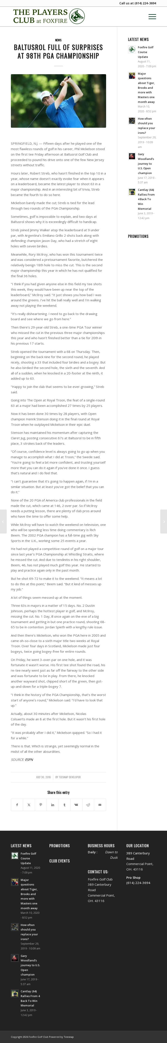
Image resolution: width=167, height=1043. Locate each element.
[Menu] (150, 16)
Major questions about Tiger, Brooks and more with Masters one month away (146, 88)
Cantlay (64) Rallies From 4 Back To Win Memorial (146, 199)
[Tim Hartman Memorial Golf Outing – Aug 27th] (3, 521)
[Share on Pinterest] (41, 805)
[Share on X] (29, 805)
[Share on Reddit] (88, 805)
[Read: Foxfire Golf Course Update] (132, 49)
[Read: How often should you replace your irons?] (132, 121)
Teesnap (69, 1036)
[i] (58, 101)
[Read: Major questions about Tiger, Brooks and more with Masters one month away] (132, 76)
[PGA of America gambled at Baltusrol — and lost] (163, 521)
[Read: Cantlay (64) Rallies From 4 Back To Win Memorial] (132, 192)
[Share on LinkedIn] (52, 805)
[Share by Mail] (100, 805)
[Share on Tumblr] (64, 805)
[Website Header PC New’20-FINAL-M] (49, 16)
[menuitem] (150, 16)
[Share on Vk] (76, 805)
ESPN (29, 759)
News (58, 40)
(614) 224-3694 (145, 3)
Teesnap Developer (70, 777)
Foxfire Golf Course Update (146, 52)
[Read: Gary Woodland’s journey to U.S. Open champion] (132, 156)
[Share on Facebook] (17, 805)
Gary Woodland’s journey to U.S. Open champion (146, 163)
